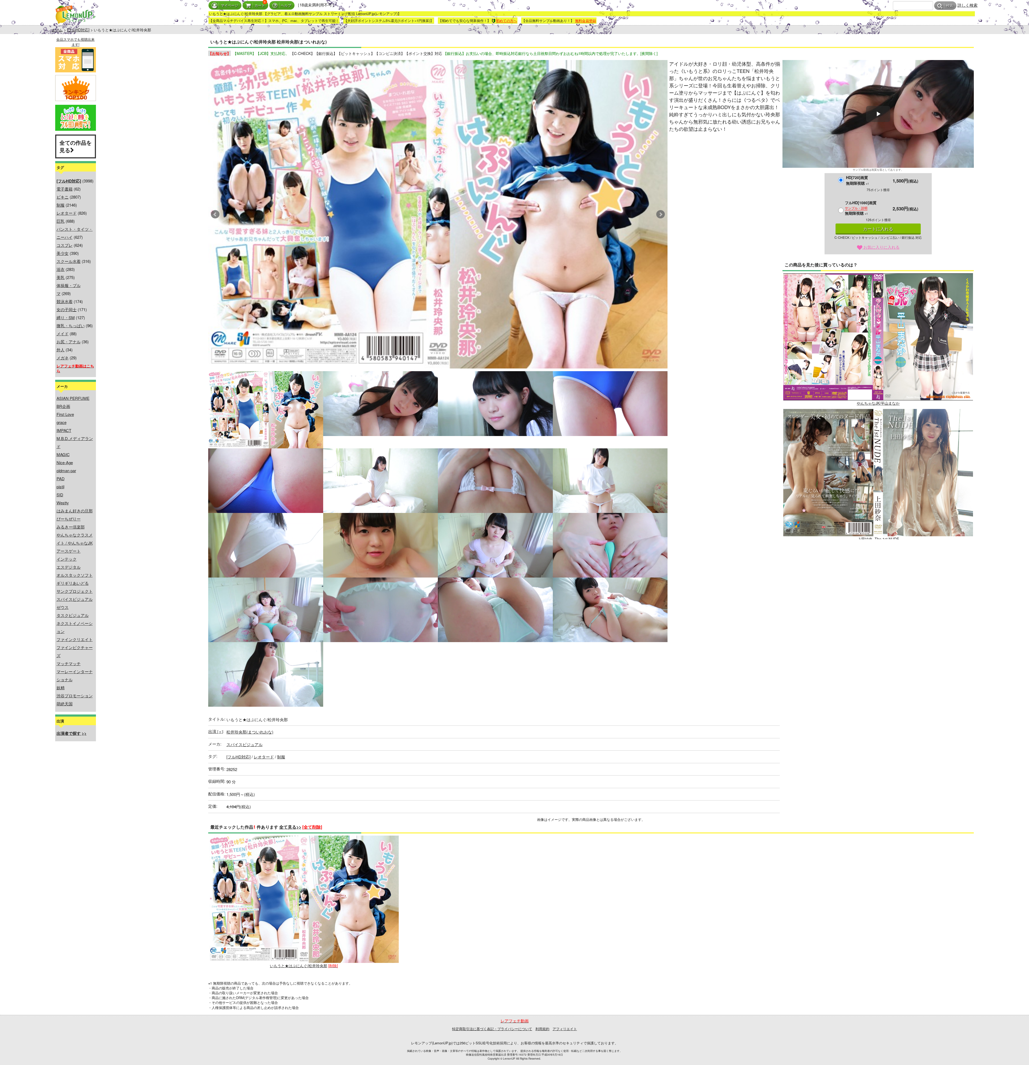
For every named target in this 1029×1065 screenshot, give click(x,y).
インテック (67, 559)
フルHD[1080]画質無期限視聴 (861, 208)
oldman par (66, 470)
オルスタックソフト (75, 575)
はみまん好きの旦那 (75, 510)
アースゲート (69, 551)
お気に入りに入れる (881, 247)
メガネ (63, 357)
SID (60, 494)
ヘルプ (286, 5)
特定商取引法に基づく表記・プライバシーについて (492, 1028)
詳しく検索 (967, 5)
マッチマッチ (69, 663)
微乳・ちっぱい (71, 325)
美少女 (63, 253)
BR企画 (63, 406)
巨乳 (61, 221)
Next (660, 214)
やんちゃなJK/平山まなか (878, 403)
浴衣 (61, 269)
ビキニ (63, 197)
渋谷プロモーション (75, 695)
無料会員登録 (585, 20)
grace (61, 422)
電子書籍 (65, 189)
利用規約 (542, 1028)
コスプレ (65, 245)
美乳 (61, 277)
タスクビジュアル (73, 615)
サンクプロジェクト (75, 591)
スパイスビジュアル (75, 599)
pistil (60, 486)
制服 (61, 205)
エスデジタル (69, 567)
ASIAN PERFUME (73, 398)
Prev (215, 214)
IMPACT (64, 430)
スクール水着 (69, 261)
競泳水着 (65, 301)
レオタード (67, 213)
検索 (949, 6)
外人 (61, 349)
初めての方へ (506, 20)
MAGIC (63, 454)
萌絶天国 (65, 703)
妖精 (61, 687)
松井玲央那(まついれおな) (249, 732)
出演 (215, 731)
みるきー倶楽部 (71, 527)
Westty (63, 502)
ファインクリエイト (75, 639)
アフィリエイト (565, 1028)
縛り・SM (66, 317)
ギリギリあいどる (73, 583)
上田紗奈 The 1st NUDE (878, 539)
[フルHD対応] (78, 29)
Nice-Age (65, 462)
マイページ (229, 5)
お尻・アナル (69, 341)
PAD (61, 478)
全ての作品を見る (75, 146)
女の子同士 (67, 309)
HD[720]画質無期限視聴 (857, 180)
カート (260, 5)
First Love (65, 414)
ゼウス (63, 607)
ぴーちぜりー (69, 519)
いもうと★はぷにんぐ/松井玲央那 (298, 965)
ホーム (57, 29)
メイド (63, 333)
